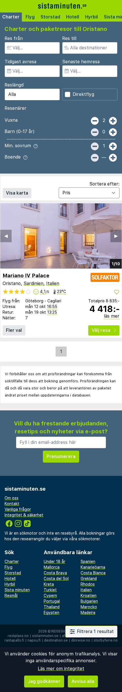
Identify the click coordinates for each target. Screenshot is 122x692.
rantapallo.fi (14, 640)
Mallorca (52, 567)
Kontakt (12, 503)
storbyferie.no (106, 640)
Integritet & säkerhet (24, 515)
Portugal (52, 601)
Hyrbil (91, 17)
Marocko (89, 607)
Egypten (51, 612)
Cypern (50, 595)
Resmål (11, 595)
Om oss (11, 498)
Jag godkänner (44, 681)
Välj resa (101, 330)
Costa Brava (55, 573)
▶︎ (116, 236)
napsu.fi (34, 640)
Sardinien (33, 283)
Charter (11, 17)
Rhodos (88, 584)
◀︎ (6, 236)
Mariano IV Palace (26, 276)
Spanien (88, 561)
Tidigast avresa (20, 61)
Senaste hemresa (81, 61)
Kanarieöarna (93, 567)
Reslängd (14, 85)
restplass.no (18, 636)
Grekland (89, 578)
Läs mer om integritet (61, 668)
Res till (69, 38)
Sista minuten (17, 590)
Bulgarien (89, 601)
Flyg (30, 17)
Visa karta (17, 193)
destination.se (56, 640)
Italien (52, 283)
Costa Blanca (93, 573)
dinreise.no (80, 640)
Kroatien (88, 595)
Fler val (14, 330)
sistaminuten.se (45, 636)
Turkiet (50, 590)
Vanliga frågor (18, 509)
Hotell (72, 17)
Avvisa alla (82, 681)
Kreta (49, 584)
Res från (14, 38)
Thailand (52, 607)
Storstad (50, 17)
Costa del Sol (56, 578)
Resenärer (15, 108)
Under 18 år (54, 561)
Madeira (88, 612)
